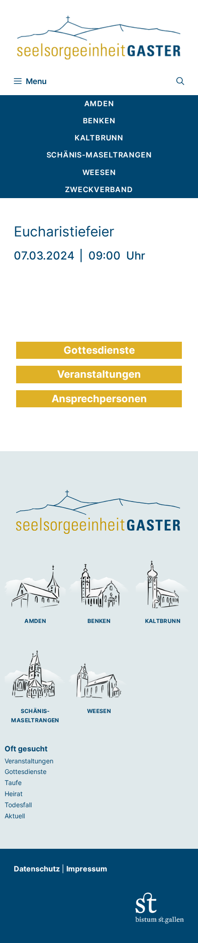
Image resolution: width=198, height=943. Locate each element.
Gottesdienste (26, 771)
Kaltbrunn (163, 620)
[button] (180, 81)
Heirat (14, 794)
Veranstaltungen (29, 761)
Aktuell (15, 816)
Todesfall (18, 805)
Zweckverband (99, 189)
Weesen (99, 710)
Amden (35, 620)
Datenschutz (38, 868)
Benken (99, 620)
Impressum (86, 868)
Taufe (13, 782)
